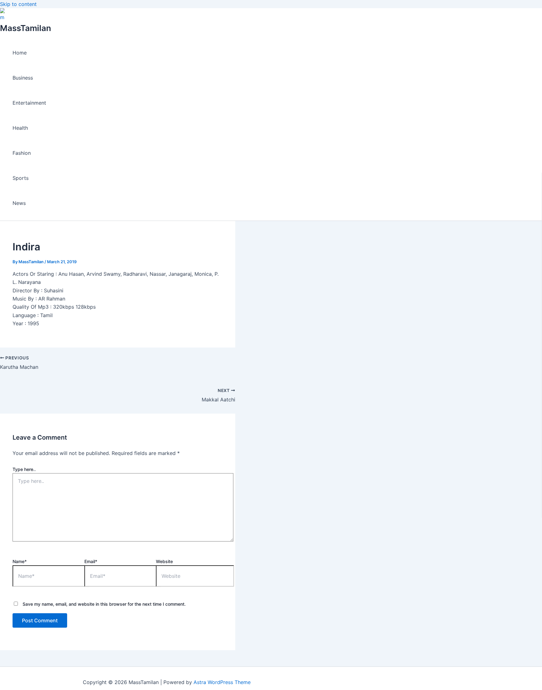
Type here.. (24, 469)
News (19, 203)
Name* (20, 561)
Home (20, 53)
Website (164, 561)
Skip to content (18, 4)
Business (23, 78)
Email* (90, 561)
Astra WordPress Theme (222, 682)
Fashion (22, 153)
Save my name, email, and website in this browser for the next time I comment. (104, 604)
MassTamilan (25, 28)
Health (20, 128)
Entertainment (29, 103)
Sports (21, 178)
